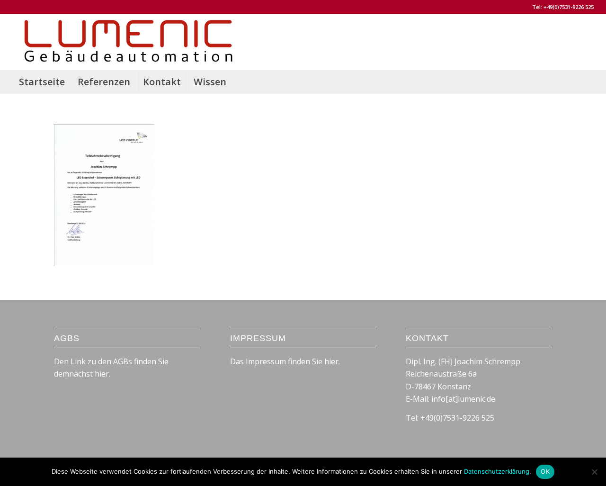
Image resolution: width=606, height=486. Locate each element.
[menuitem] (41, 82)
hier (331, 361)
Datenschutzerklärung (496, 471)
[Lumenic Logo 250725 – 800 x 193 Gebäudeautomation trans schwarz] (128, 42)
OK (545, 471)
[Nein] (594, 472)
